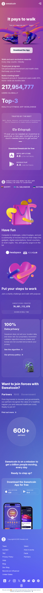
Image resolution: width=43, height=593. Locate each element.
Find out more (8, 412)
